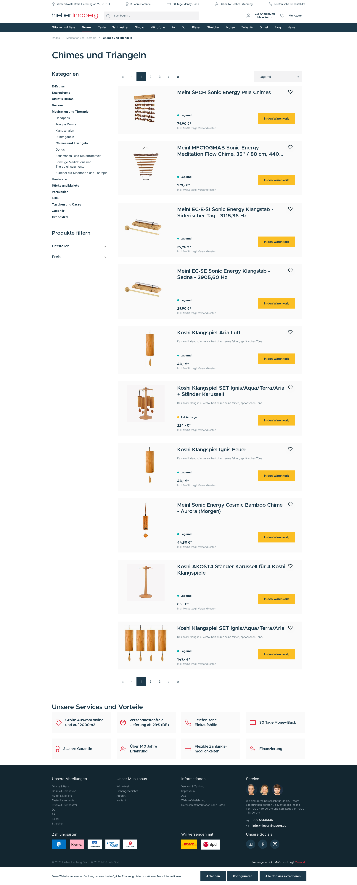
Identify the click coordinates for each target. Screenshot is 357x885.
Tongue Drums (66, 124)
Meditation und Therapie (70, 111)
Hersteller (60, 246)
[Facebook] (262, 844)
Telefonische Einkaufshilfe (289, 4)
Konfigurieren (242, 876)
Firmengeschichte (127, 791)
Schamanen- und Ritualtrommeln (78, 156)
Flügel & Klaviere (62, 795)
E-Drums (58, 86)
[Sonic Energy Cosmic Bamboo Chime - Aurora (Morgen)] (146, 520)
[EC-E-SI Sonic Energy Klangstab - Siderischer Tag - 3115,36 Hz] (146, 225)
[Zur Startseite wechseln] (75, 16)
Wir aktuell (123, 786)
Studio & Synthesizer (64, 804)
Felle (55, 198)
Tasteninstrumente (63, 800)
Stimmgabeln (65, 137)
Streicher (57, 823)
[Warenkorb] (306, 15)
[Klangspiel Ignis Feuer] (146, 465)
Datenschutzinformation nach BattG (203, 804)
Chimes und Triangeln (72, 143)
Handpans (63, 118)
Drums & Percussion (64, 791)
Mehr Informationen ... (170, 876)
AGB (183, 795)
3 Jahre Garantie (140, 4)
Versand (300, 862)
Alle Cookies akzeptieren (283, 876)
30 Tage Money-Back (186, 4)
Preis (56, 257)
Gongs (60, 149)
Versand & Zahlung (192, 786)
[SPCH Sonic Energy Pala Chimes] (146, 108)
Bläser (55, 818)
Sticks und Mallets (65, 185)
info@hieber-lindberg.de (269, 825)
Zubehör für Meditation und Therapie (81, 173)
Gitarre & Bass (60, 786)
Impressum (188, 791)
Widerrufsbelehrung (193, 800)
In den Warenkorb (276, 118)
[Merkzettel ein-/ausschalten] (290, 93)
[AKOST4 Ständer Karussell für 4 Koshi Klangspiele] (146, 582)
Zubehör (58, 211)
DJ (53, 809)
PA (53, 814)
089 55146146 (263, 820)
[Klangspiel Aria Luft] (146, 348)
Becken (57, 105)
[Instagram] (274, 844)
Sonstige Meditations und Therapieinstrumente (73, 164)
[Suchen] (108, 16)
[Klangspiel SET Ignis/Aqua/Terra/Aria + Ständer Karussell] (146, 403)
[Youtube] (250, 844)
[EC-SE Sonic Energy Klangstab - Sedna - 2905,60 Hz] (146, 286)
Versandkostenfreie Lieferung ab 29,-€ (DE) (83, 4)
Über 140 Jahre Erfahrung (237, 4)
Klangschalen (65, 130)
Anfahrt (121, 795)
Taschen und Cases (66, 204)
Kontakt (121, 800)
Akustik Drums (62, 99)
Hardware (59, 179)
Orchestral (60, 217)
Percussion (60, 192)
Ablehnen (213, 876)
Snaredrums (61, 92)
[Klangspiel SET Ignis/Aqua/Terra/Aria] (146, 643)
